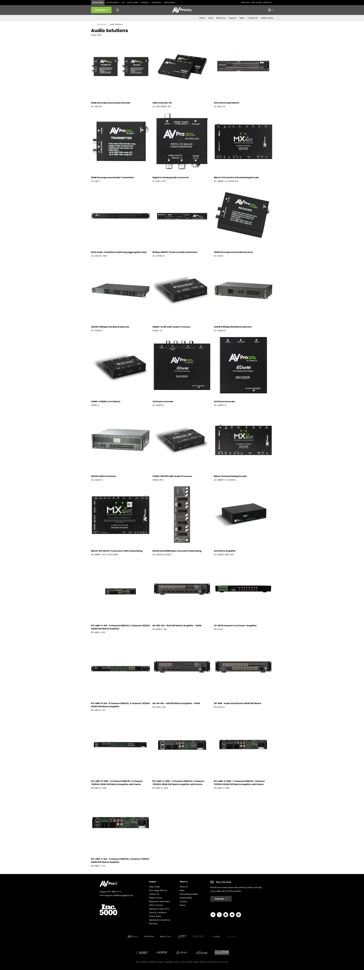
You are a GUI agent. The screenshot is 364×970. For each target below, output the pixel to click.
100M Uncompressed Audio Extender (111, 102)
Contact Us (253, 18)
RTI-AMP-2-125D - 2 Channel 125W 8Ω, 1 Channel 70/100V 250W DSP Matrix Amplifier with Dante (239, 783)
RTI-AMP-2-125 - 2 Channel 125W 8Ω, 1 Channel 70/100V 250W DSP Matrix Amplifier (120, 861)
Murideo (145, 3)
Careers (183, 901)
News (242, 18)
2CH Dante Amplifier (225, 550)
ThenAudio (156, 3)
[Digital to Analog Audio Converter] (182, 141)
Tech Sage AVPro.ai (158, 890)
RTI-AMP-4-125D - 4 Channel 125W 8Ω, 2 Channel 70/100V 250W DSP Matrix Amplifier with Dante (178, 783)
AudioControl (112, 3)
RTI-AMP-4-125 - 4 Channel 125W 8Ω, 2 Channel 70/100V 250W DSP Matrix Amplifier (120, 627)
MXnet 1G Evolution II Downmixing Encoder (236, 177)
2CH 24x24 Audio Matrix (226, 102)
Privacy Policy (155, 916)
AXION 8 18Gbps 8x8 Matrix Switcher (233, 326)
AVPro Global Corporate (261, 2)
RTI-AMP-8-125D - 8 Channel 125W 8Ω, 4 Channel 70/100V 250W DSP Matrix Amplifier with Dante (116, 783)
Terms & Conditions (158, 912)
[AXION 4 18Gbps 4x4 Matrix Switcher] (120, 290)
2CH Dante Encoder (162, 401)
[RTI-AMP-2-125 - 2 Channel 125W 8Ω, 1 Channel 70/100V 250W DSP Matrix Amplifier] (120, 822)
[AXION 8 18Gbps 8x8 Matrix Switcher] (243, 290)
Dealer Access (155, 898)
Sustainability (186, 898)
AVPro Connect (156, 905)
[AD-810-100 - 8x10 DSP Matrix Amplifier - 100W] (182, 589)
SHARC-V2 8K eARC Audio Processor (171, 326)
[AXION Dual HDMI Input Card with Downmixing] (182, 514)
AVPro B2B (245, 2)
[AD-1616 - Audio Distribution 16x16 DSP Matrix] (243, 667)
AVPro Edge (97, 3)
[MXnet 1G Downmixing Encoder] (243, 439)
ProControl (169, 3)
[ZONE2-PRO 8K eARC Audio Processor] (182, 439)
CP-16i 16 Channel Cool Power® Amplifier (235, 625)
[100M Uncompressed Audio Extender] (120, 66)
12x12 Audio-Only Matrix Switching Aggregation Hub (118, 252)
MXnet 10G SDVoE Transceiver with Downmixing (116, 550)
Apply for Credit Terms (159, 909)
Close (117, 10)
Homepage (101, 24)
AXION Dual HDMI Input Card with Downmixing (176, 550)
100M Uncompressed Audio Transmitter (112, 177)
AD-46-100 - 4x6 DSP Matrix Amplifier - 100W (176, 703)
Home (202, 18)
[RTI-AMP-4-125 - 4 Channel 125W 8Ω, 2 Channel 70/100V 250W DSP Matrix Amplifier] (120, 589)
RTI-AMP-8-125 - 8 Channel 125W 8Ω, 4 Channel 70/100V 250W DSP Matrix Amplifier (120, 705)
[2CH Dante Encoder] (182, 365)
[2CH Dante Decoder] (243, 365)
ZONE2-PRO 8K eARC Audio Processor (172, 476)
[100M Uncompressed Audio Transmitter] (120, 141)
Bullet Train (132, 3)
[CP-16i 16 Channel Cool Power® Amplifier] (243, 589)
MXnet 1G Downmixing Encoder (230, 476)
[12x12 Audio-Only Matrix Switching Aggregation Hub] (120, 215)
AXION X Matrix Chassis (103, 476)
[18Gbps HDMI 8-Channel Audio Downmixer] (182, 215)
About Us (184, 887)
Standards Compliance (159, 920)
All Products (100, 10)
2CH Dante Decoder (224, 401)
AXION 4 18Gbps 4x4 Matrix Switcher (110, 326)
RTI (123, 3)
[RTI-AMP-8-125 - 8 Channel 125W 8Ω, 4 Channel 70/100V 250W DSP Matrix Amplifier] (120, 667)
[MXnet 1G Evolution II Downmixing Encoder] (243, 141)
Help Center (154, 887)
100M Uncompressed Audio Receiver (233, 252)
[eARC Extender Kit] (182, 66)
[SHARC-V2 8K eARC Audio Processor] (182, 290)
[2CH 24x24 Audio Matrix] (243, 66)
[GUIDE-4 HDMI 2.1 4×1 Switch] (120, 365)
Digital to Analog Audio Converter (170, 177)
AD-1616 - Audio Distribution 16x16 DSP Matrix (237, 703)
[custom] (212, 914)
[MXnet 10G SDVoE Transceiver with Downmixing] (120, 514)
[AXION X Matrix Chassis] (120, 439)
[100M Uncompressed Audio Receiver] (243, 215)
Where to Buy (267, 18)
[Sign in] (270, 10)
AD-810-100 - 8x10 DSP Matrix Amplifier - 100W (176, 625)
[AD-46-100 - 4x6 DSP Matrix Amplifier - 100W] (182, 667)
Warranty (153, 923)
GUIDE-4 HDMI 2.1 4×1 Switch (105, 401)
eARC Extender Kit (162, 102)
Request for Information (159, 901)
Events (182, 905)
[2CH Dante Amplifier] (243, 514)
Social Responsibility (189, 894)
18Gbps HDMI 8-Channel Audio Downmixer (174, 252)
